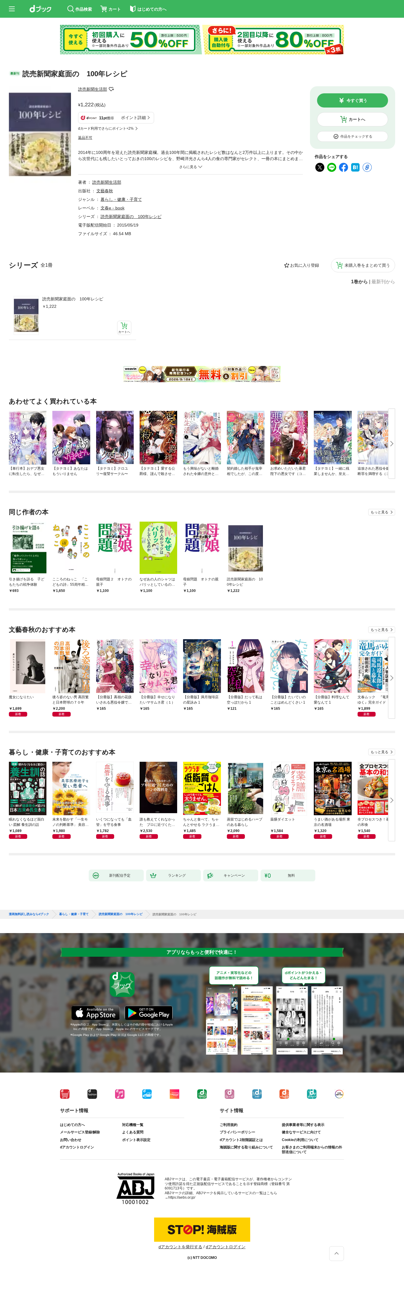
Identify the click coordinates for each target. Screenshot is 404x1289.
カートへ (357, 119)
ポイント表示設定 (136, 1140)
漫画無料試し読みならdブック (29, 914)
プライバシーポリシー (237, 1132)
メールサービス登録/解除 (80, 1132)
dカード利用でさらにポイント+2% (106, 128)
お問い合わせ (70, 1140)
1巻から (359, 281)
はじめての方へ (72, 1125)
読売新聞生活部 (92, 89)
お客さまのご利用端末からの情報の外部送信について (312, 1149)
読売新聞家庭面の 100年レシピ (72, 299)
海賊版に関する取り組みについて (246, 1147)
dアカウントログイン (77, 1147)
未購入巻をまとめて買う (367, 265)
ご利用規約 (228, 1125)
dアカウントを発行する (180, 1246)
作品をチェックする (356, 136)
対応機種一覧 (132, 1125)
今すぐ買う (357, 100)
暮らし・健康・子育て (121, 199)
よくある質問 (132, 1132)
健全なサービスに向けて (301, 1132)
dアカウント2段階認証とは (241, 1140)
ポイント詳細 (133, 117)
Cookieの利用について (300, 1140)
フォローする (111, 89)
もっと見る (379, 512)
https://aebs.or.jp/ (181, 1197)
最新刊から (383, 281)
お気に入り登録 (304, 265)
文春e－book (113, 208)
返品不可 (85, 138)
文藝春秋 (104, 190)
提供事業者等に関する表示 (303, 1125)
